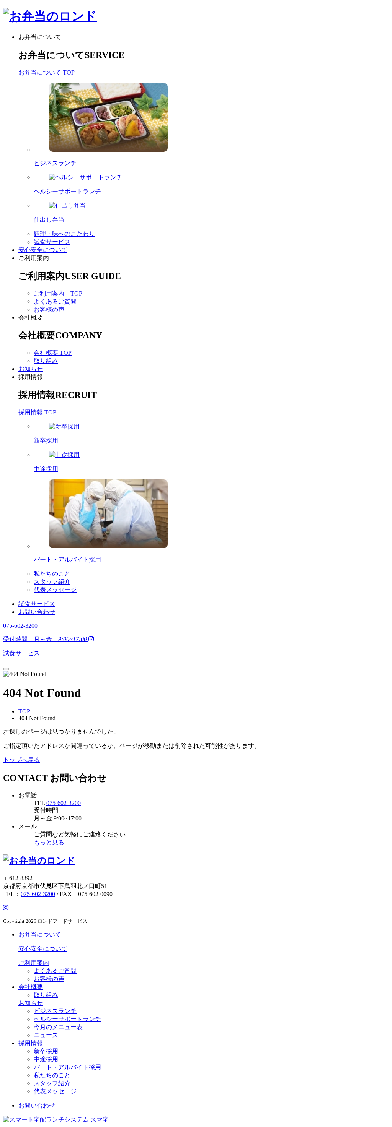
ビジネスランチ (55, 1011)
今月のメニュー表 (58, 1027)
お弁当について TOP (46, 72)
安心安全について (42, 250)
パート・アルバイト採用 (67, 1067)
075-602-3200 (63, 803)
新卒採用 (46, 1051)
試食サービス (52, 242)
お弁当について (39, 37)
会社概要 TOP (53, 352)
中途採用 (46, 1059)
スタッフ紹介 (52, 581)
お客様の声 (49, 309)
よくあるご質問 (55, 301)
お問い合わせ (36, 612)
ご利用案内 (33, 258)
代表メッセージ (55, 589)
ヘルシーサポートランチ (67, 1019)
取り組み (46, 360)
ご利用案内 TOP (58, 293)
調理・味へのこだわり (64, 234)
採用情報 (30, 377)
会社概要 (30, 317)
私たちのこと (52, 573)
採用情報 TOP (37, 412)
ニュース (46, 1035)
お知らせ (30, 368)
